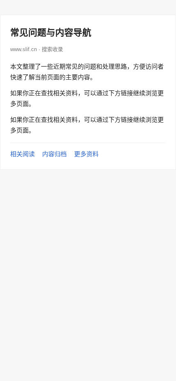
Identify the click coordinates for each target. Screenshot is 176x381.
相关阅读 (22, 153)
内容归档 (54, 153)
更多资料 (86, 153)
